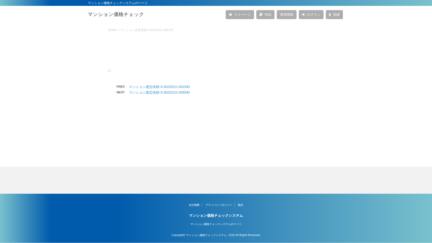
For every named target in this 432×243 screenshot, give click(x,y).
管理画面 (286, 14)
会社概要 (194, 205)
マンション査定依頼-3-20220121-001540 (159, 87)
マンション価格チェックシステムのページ (216, 224)
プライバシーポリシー (218, 205)
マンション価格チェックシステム (216, 215)
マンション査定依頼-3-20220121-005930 (159, 92)
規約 (240, 205)
